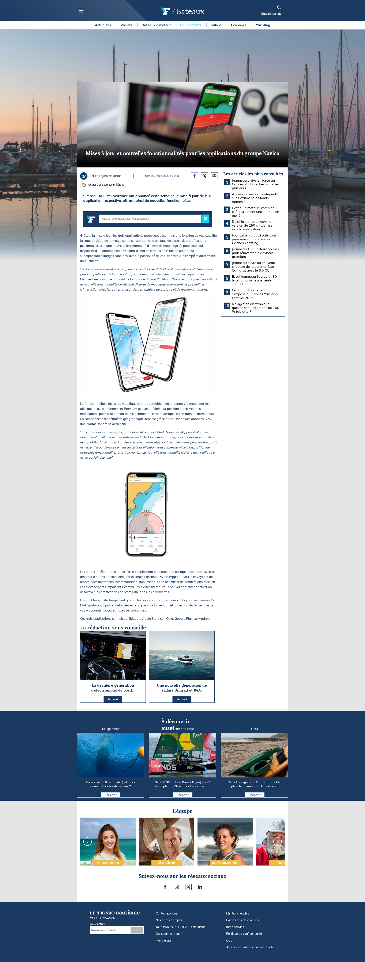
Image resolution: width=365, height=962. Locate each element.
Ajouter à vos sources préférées (106, 184)
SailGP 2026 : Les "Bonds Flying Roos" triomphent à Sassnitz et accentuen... (182, 784)
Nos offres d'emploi (169, 920)
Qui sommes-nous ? (169, 934)
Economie (239, 25)
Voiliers (127, 25)
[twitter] (188, 887)
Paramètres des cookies (242, 920)
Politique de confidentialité (244, 934)
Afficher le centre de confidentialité (250, 947)
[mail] (279, 14)
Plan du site (164, 940)
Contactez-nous (166, 913)
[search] (279, 7)
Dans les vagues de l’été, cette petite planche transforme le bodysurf (254, 784)
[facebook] (165, 887)
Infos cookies (235, 927)
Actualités (103, 25)
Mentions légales (237, 913)
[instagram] (177, 887)
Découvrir (111, 794)
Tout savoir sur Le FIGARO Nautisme (181, 927)
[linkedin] (200, 887)
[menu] (81, 10)
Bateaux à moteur (157, 25)
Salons (216, 25)
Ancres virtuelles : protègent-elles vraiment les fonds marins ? (110, 784)
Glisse (255, 729)
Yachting (263, 25)
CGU (229, 940)
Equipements (191, 25)
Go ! (137, 930)
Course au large (183, 729)
